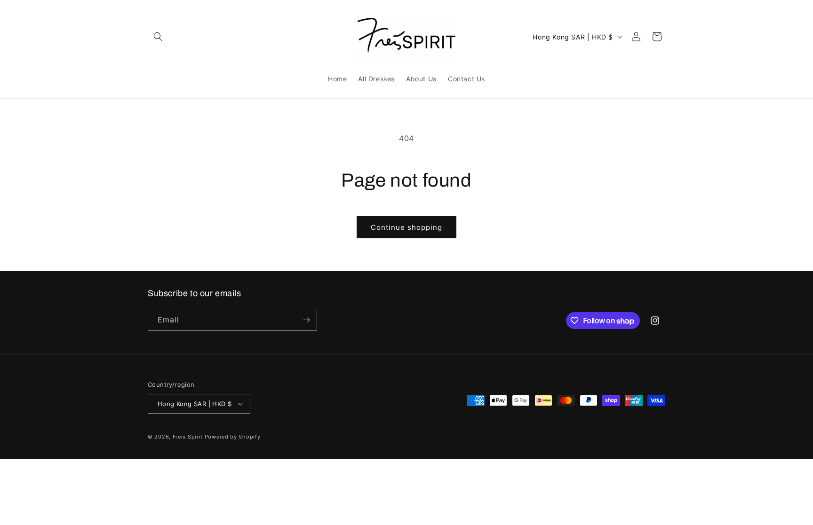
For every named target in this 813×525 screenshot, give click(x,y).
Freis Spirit (189, 436)
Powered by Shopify (233, 436)
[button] (158, 36)
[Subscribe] (306, 320)
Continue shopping (406, 227)
